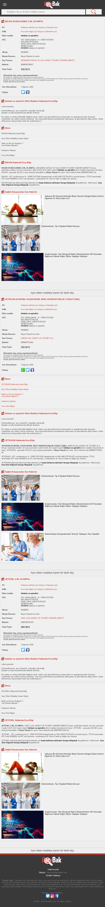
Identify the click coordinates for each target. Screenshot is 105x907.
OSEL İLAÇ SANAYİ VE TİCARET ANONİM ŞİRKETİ (42, 618)
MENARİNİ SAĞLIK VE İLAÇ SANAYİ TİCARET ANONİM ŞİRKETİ (48, 60)
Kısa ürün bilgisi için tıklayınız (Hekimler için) (39, 32)
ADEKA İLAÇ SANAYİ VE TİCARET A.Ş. (37, 338)
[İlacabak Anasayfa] (52, 5)
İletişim (42, 872)
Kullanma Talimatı (9, 150)
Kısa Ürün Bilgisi (8, 155)
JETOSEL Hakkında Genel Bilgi (14, 691)
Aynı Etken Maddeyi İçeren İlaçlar (15, 138)
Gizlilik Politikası (53, 875)
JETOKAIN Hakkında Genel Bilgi (15, 384)
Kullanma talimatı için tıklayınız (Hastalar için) (39, 27)
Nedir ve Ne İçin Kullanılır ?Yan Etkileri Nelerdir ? (12, 144)
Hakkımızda (53, 869)
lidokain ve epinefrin (29, 36)
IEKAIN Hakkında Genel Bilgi (13, 133)
